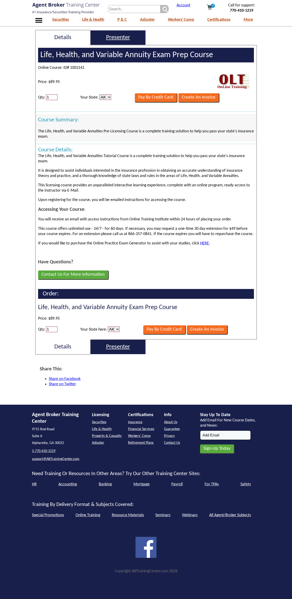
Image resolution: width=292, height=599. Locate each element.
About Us (170, 422)
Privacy (169, 436)
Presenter (118, 38)
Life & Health (93, 20)
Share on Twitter (62, 384)
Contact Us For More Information (73, 274)
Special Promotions (48, 515)
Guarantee (172, 429)
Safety (245, 484)
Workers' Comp (181, 20)
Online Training (88, 515)
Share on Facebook (65, 379)
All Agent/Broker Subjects (230, 515)
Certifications (218, 20)
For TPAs (212, 484)
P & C (122, 20)
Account (183, 5)
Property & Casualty (107, 436)
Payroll (177, 484)
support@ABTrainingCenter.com (55, 459)
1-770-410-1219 (43, 451)
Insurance (135, 422)
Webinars (190, 515)
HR (34, 484)
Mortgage (141, 484)
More (248, 20)
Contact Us (172, 443)
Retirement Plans (141, 443)
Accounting (67, 484)
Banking (105, 484)
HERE (204, 243)
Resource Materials (128, 515)
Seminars (162, 515)
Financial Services (141, 429)
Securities (60, 20)
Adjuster (147, 20)
